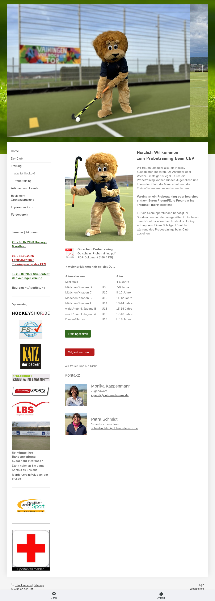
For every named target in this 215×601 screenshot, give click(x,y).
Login (201, 585)
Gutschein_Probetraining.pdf (96, 253)
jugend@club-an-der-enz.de (109, 395)
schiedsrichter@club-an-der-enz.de (114, 428)
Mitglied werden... (79, 352)
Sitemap (39, 585)
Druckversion (23, 585)
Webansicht (197, 588)
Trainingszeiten (161, 204)
